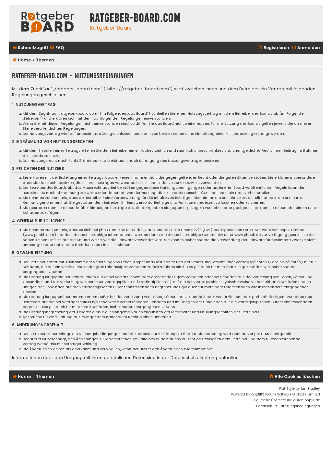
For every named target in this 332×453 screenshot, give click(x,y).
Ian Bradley (310, 388)
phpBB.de (312, 400)
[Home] (47, 23)
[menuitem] (57, 48)
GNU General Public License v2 (172, 229)
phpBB (256, 394)
